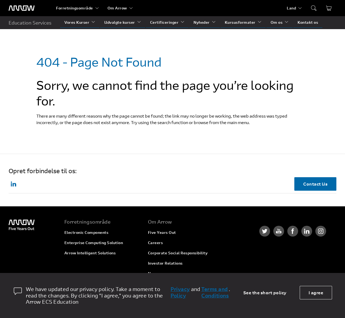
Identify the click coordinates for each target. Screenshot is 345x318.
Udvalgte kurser (119, 22)
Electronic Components (86, 232)
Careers (155, 242)
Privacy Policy (180, 292)
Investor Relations (165, 263)
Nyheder (202, 22)
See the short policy (265, 292)
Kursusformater (240, 22)
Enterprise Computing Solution (93, 242)
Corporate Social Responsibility (178, 252)
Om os (277, 22)
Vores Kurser (76, 22)
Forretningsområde (74, 8)
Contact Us (315, 184)
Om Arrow (117, 8)
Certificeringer (164, 22)
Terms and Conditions (215, 292)
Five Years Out (162, 232)
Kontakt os (308, 22)
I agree (316, 292)
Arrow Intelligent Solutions (90, 252)
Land (291, 8)
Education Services (30, 22)
